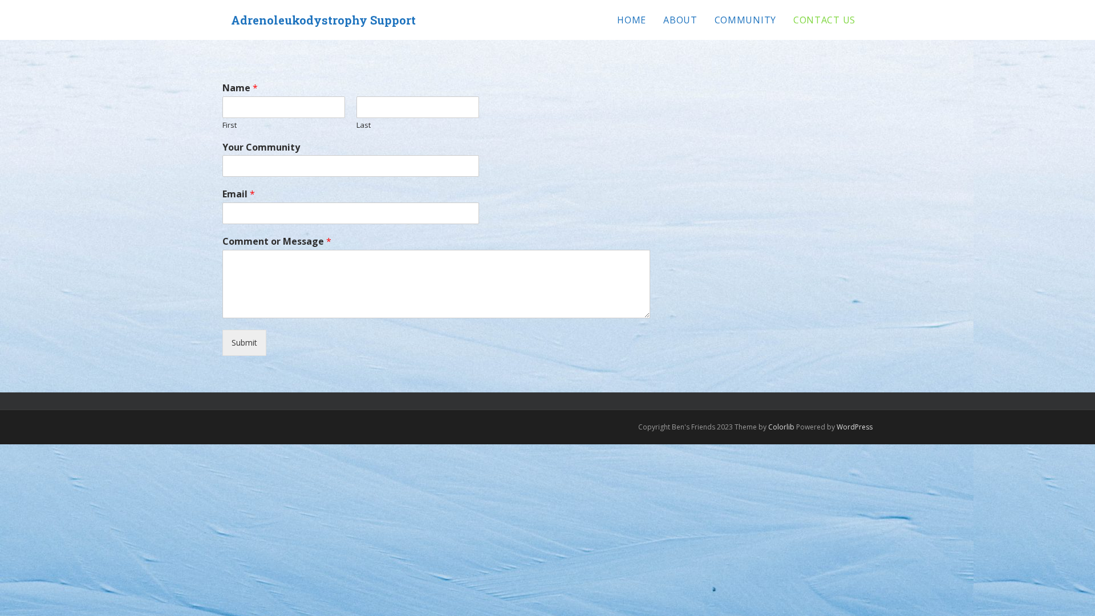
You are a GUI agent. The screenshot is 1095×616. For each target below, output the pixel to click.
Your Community (261, 147)
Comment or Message (276, 242)
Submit (244, 342)
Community (745, 20)
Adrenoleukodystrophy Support (323, 20)
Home (631, 20)
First (229, 125)
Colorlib (781, 427)
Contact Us (824, 20)
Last (363, 125)
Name (240, 88)
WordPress (855, 427)
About (680, 20)
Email (238, 194)
